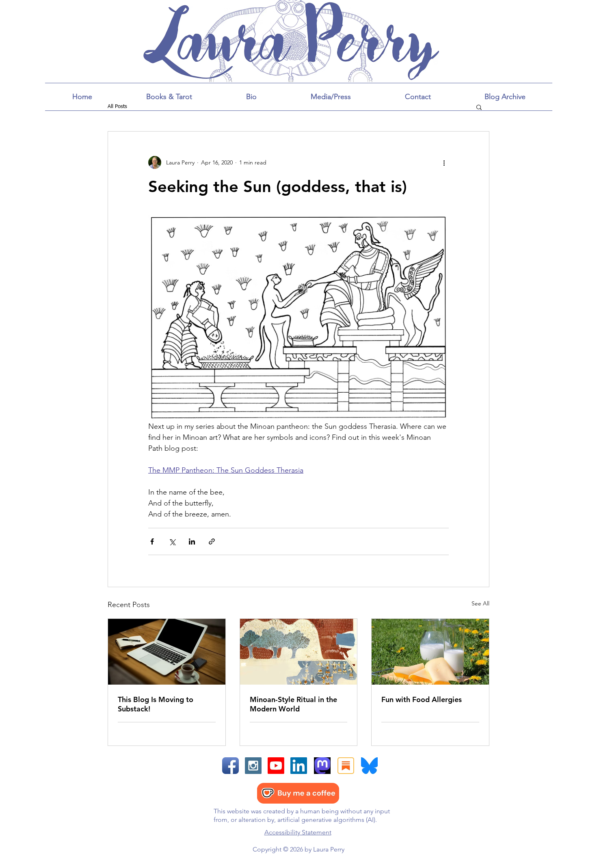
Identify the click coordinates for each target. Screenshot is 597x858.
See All (480, 603)
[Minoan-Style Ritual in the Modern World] (298, 652)
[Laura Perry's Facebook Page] (230, 765)
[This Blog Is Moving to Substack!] (166, 652)
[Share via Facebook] (152, 541)
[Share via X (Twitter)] (172, 541)
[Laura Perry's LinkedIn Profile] (298, 765)
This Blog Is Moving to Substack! (155, 704)
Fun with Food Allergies (421, 699)
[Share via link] (212, 541)
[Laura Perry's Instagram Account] (253, 765)
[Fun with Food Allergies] (430, 652)
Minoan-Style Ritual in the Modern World (293, 704)
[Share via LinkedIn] (192, 541)
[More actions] (444, 162)
